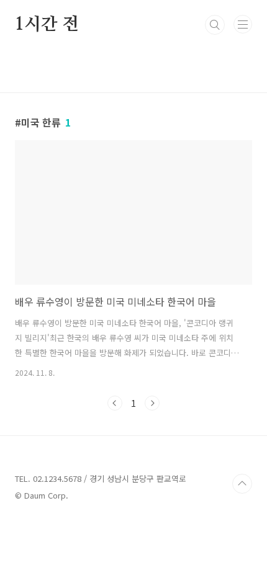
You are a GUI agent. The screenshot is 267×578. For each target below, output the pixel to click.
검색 (215, 25)
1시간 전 (47, 24)
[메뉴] (242, 24)
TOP (242, 484)
